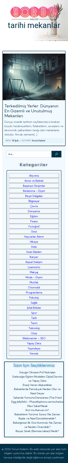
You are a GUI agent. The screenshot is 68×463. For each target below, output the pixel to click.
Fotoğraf (34, 226)
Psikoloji (34, 297)
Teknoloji (34, 328)
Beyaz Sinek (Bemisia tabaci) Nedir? (37, 431)
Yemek (34, 353)
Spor (34, 312)
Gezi (34, 231)
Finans (34, 221)
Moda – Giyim (34, 277)
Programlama (34, 292)
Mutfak (34, 282)
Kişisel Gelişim (34, 262)
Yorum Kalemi (38, 140)
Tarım (34, 323)
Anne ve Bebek (34, 180)
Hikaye (34, 241)
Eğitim (34, 216)
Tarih (34, 318)
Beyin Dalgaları (34, 196)
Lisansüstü (34, 267)
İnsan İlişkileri (34, 251)
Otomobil (34, 287)
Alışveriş (34, 175)
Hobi (34, 246)
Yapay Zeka (34, 343)
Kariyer (34, 257)
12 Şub (15, 140)
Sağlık (34, 302)
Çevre (34, 206)
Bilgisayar (34, 201)
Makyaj (34, 272)
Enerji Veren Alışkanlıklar (37, 385)
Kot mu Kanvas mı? (37, 410)
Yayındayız (34, 348)
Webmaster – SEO (34, 338)
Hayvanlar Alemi (34, 236)
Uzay (34, 333)
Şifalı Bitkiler (34, 307)
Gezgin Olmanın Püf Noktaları (37, 372)
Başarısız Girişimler (34, 185)
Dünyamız (34, 211)
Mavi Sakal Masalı (37, 406)
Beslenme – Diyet (34, 190)
